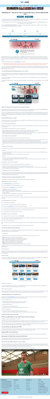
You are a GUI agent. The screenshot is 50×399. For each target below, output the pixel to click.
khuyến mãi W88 (11, 296)
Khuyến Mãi (36, 5)
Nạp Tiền (32, 5)
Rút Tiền (28, 5)
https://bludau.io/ (17, 61)
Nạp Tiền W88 (28, 383)
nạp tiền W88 (10, 206)
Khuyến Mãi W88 (28, 388)
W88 (13, 5)
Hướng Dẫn (20, 5)
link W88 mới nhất (7, 183)
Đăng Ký (16, 5)
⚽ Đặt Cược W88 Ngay (25, 36)
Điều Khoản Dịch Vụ (16, 386)
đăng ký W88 (12, 187)
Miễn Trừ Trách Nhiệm (17, 388)
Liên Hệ (15, 383)
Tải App (24, 5)
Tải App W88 (27, 386)
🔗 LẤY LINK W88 (5, 392)
